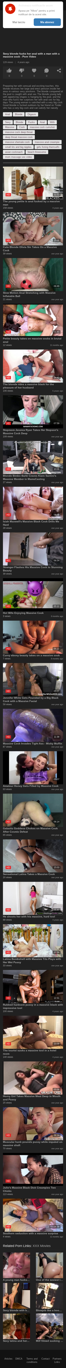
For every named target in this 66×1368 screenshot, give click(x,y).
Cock (22, 127)
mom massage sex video (18, 157)
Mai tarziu (18, 22)
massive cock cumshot (42, 127)
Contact (45, 1358)
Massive (9, 127)
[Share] (59, 70)
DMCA (18, 1358)
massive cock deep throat (19, 132)
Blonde (18, 114)
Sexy (8, 122)
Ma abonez (47, 22)
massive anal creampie (47, 142)
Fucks (31, 122)
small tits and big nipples (18, 147)
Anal (7, 114)
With (52, 122)
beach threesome (37, 152)
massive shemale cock (17, 142)
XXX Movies (42, 1246)
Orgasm (31, 114)
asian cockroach (14, 152)
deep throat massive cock (19, 137)
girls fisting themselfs (48, 147)
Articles (8, 1358)
